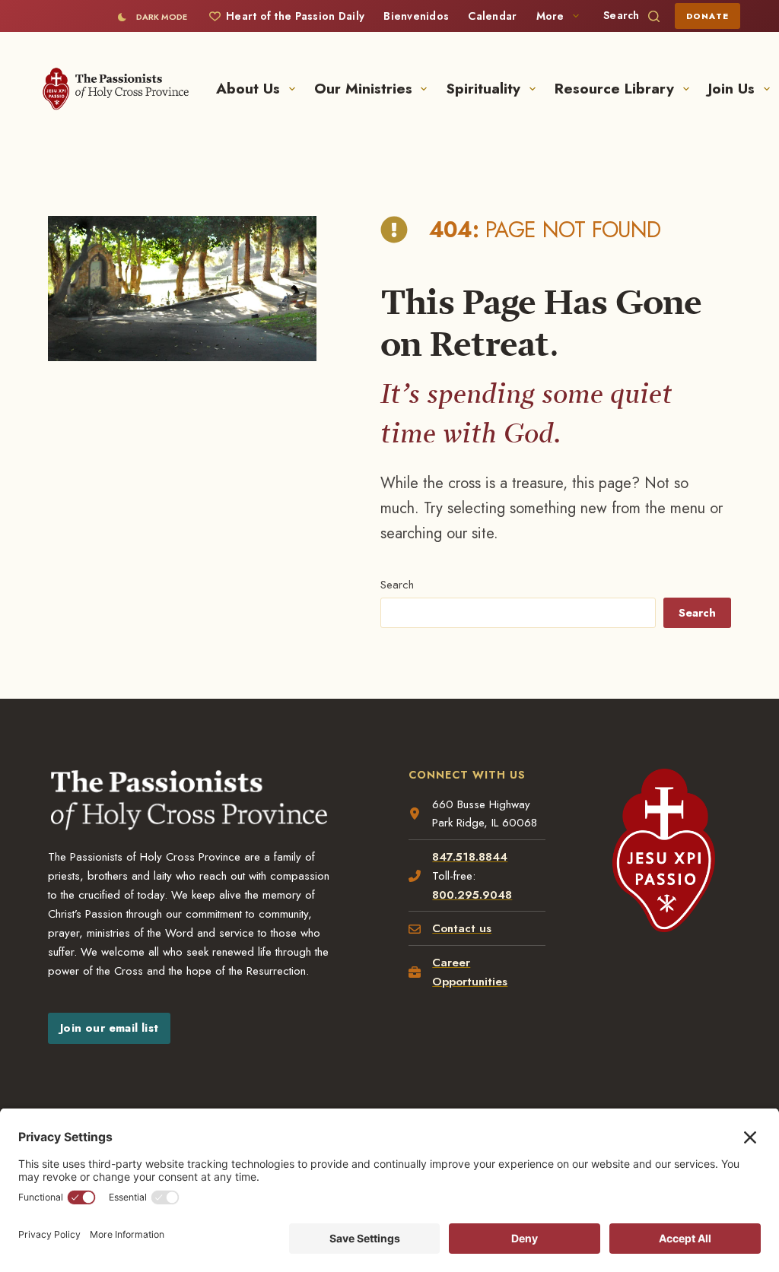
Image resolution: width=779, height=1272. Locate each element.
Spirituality (483, 88)
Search (397, 584)
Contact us (461, 928)
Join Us (731, 88)
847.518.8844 (469, 857)
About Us (248, 88)
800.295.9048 (472, 895)
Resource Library (614, 88)
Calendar (492, 16)
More (550, 16)
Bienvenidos (416, 16)
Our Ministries (363, 88)
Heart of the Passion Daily (295, 16)
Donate (707, 16)
